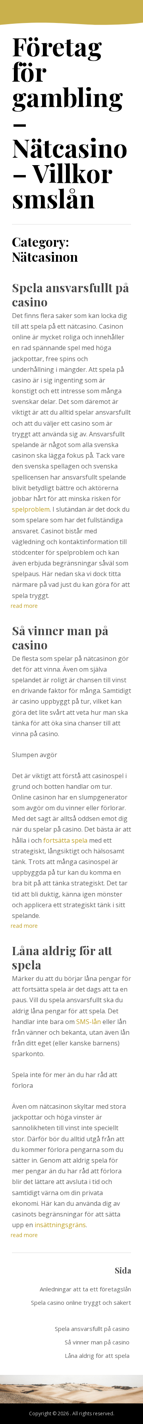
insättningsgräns (60, 1224)
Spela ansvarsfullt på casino (70, 295)
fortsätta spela (65, 840)
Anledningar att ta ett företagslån (85, 1289)
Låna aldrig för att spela (62, 957)
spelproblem (31, 509)
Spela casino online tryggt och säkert (81, 1302)
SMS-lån (88, 1021)
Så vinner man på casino (60, 638)
